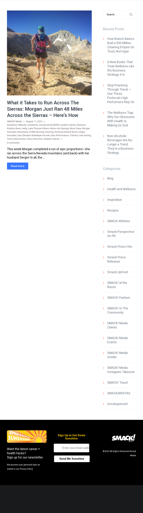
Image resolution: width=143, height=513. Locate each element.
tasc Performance (60, 135)
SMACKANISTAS (118, 393)
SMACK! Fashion (118, 297)
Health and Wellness (121, 189)
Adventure (12, 125)
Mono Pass (75, 128)
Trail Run (74, 135)
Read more (17, 166)
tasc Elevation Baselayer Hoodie (34, 135)
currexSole (32, 125)
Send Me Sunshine (71, 458)
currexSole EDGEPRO (49, 125)
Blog (110, 178)
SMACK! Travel (117, 382)
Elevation (81, 125)
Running (49, 132)
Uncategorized (117, 404)
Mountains (23, 132)
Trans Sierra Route (16, 139)
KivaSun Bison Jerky (17, 128)
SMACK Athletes (118, 221)
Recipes (113, 210)
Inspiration (114, 200)
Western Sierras (51, 139)
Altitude (22, 125)
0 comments (13, 142)
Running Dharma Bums (66, 132)
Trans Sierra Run (34, 139)
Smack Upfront (117, 272)
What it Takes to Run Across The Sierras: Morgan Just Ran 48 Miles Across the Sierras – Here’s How (45, 109)
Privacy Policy (26, 469)
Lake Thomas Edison (38, 128)
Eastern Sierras (68, 125)
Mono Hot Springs (59, 128)
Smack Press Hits (119, 246)
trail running (85, 135)
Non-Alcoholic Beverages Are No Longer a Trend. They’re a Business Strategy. (120, 144)
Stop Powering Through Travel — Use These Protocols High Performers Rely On (120, 93)
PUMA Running (36, 132)
